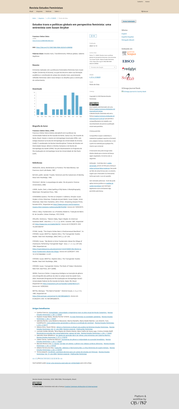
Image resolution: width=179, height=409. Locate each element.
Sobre (57, 11)
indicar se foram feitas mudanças (100, 168)
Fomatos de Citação (97, 67)
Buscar (145, 11)
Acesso (147, 1)
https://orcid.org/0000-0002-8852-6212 (43, 40)
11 (50, 358)
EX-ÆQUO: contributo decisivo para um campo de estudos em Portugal (73, 352)
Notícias (48, 11)
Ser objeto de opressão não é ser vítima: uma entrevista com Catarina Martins (83, 335)
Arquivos (39, 11)
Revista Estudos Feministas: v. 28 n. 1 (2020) (96, 333)
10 (48, 358)
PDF (93, 36)
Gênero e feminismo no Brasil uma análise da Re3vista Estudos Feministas (82, 327)
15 (58, 358)
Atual (31, 11)
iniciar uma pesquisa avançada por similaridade (63, 363)
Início (34, 18)
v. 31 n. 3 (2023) (51, 18)
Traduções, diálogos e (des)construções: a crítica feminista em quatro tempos (81, 348)
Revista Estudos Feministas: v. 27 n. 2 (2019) (52, 337)
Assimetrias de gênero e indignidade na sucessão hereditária (83, 339)
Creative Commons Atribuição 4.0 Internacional (80, 386)
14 (56, 358)
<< (33, 358)
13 (54, 358)
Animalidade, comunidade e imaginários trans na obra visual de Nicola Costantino (78, 313)
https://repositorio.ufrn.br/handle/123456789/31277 (61, 284)
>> (61, 358)
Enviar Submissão (129, 21)
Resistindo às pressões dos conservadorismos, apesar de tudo (58, 333)
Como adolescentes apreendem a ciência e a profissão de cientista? (70, 323)
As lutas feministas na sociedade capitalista (85, 317)
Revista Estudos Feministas (46, 7)
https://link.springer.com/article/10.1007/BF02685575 (51, 296)
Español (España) (128, 37)
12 (52, 358)
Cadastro (140, 1)
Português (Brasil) (128, 40)
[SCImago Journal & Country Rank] (134, 91)
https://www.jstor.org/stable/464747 (48, 224)
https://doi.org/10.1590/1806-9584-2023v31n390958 (54, 47)
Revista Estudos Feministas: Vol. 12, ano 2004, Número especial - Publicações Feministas (75, 328)
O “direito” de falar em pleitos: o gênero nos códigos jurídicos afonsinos (77, 344)
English (124, 34)
